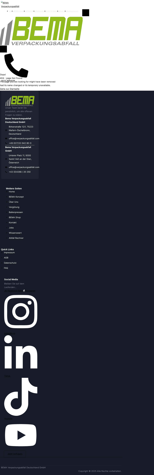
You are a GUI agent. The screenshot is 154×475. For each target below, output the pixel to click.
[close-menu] (3, 49)
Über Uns (63, 11)
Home (11, 11)
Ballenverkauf (41, 11)
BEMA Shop (31, 11)
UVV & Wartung (53, 11)
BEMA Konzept (20, 11)
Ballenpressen (72, 11)
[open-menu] (85, 12)
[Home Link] (41, 30)
